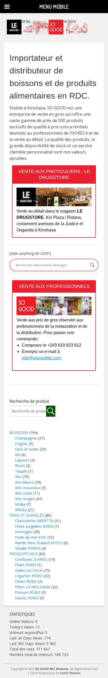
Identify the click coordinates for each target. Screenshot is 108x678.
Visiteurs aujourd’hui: (27, 632)
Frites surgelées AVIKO (34, 526)
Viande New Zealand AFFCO (39, 542)
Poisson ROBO (27, 592)
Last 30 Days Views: (26, 637)
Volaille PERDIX (28, 548)
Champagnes (26, 438)
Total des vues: (22, 649)
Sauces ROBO (27, 597)
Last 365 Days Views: (27, 643)
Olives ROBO (26, 581)
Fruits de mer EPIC (30, 537)
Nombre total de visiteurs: (32, 654)
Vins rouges (25, 498)
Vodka (20, 504)
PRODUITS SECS (23, 553)
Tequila (21, 471)
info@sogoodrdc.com (41, 358)
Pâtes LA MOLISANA (32, 586)
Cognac (21, 443)
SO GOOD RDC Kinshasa (52, 669)
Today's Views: (22, 626)
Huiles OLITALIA (28, 570)
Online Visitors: (22, 621)
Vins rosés (23, 493)
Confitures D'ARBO (31, 559)
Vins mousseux (27, 487)
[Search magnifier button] (92, 265)
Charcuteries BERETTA (34, 520)
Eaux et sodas (27, 449)
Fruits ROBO (25, 564)
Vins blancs (24, 482)
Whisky (21, 509)
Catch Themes (70, 673)
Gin (17, 454)
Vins (18, 476)
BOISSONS (18, 432)
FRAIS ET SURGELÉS (26, 515)
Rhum (20, 465)
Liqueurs (22, 460)
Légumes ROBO (28, 575)
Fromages (23, 531)
